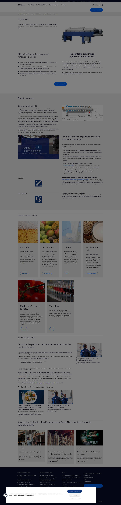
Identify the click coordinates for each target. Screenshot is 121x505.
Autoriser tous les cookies (74, 491)
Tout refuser (75, 495)
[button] (5, 495)
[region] (51, 495)
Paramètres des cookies (75, 498)
